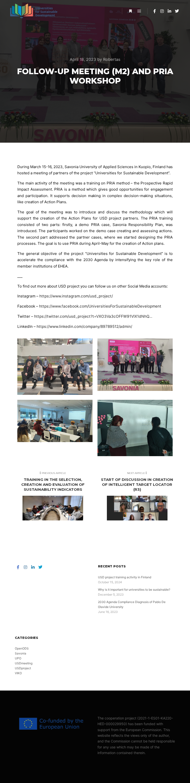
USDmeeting (23, 663)
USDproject (23, 668)
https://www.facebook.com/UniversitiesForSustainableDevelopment (100, 306)
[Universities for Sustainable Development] (34, 11)
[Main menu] (139, 11)
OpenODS (22, 648)
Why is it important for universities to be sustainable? (134, 589)
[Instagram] (162, 11)
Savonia (20, 653)
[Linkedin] (169, 11)
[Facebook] (154, 11)
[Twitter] (177, 11)
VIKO (18, 673)
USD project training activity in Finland (124, 577)
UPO (18, 658)
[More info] (130, 11)
